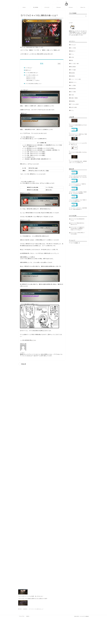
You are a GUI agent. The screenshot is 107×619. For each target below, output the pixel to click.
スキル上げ (46, 7)
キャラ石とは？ (28, 67)
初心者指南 (35, 7)
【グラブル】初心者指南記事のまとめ (78, 219)
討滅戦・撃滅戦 (74, 97)
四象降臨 (73, 101)
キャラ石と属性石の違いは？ (31, 72)
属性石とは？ (28, 70)
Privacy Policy (21, 616)
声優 (72, 60)
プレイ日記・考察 (75, 63)
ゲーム (72, 54)
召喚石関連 (73, 88)
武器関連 (73, 76)
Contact (71, 7)
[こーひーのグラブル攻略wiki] (53, 5)
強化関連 (73, 72)
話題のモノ (73, 51)
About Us (83, 7)
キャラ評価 (73, 47)
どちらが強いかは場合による (31, 75)
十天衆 (72, 94)
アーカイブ (71, 242)
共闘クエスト (74, 82)
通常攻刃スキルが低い (31, 77)
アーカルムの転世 (75, 104)
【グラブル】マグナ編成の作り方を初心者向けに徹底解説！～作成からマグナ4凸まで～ (78, 228)
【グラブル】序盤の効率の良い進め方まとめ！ (78, 224)
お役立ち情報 (74, 107)
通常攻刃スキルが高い (31, 78)
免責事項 (27, 616)
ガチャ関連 (73, 91)
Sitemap (59, 7)
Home (24, 7)
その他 (72, 57)
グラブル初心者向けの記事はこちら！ (33, 83)
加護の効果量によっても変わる (32, 80)
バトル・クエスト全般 (76, 79)
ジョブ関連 (73, 85)
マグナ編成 (73, 69)
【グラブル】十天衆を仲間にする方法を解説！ (78, 233)
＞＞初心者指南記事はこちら (28, 340)
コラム (72, 110)
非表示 (59, 63)
